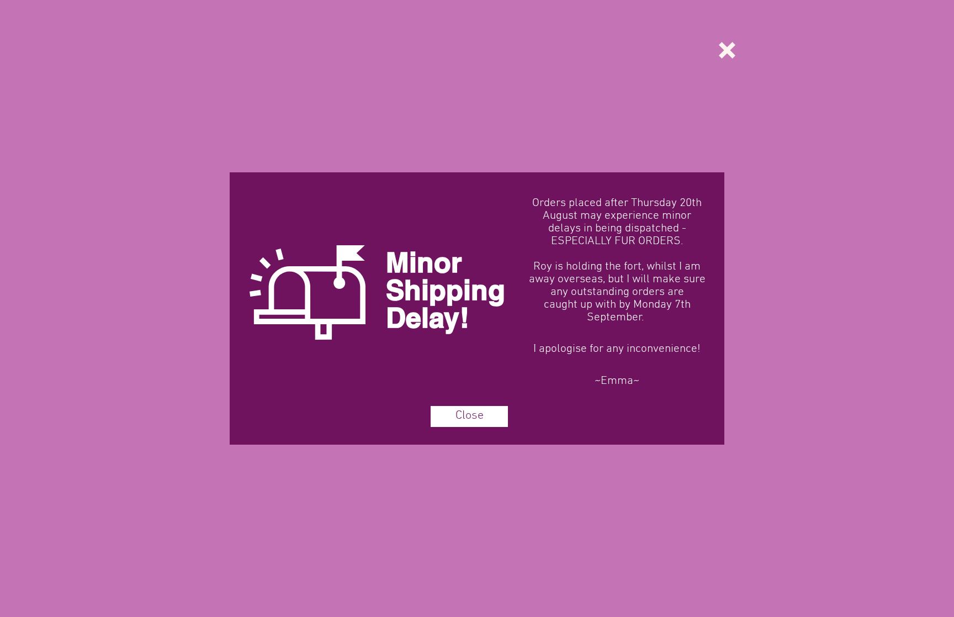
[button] (727, 50)
